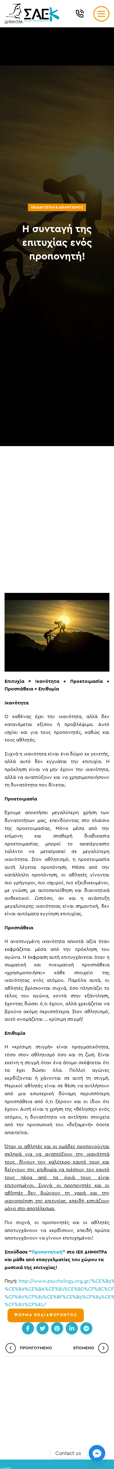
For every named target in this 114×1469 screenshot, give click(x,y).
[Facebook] (28, 1328)
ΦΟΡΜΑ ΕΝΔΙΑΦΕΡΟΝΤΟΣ (45, 1315)
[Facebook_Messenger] (97, 1453)
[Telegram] (86, 1328)
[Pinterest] (57, 1328)
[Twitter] (42, 1328)
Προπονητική (47, 1252)
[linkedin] (72, 1328)
